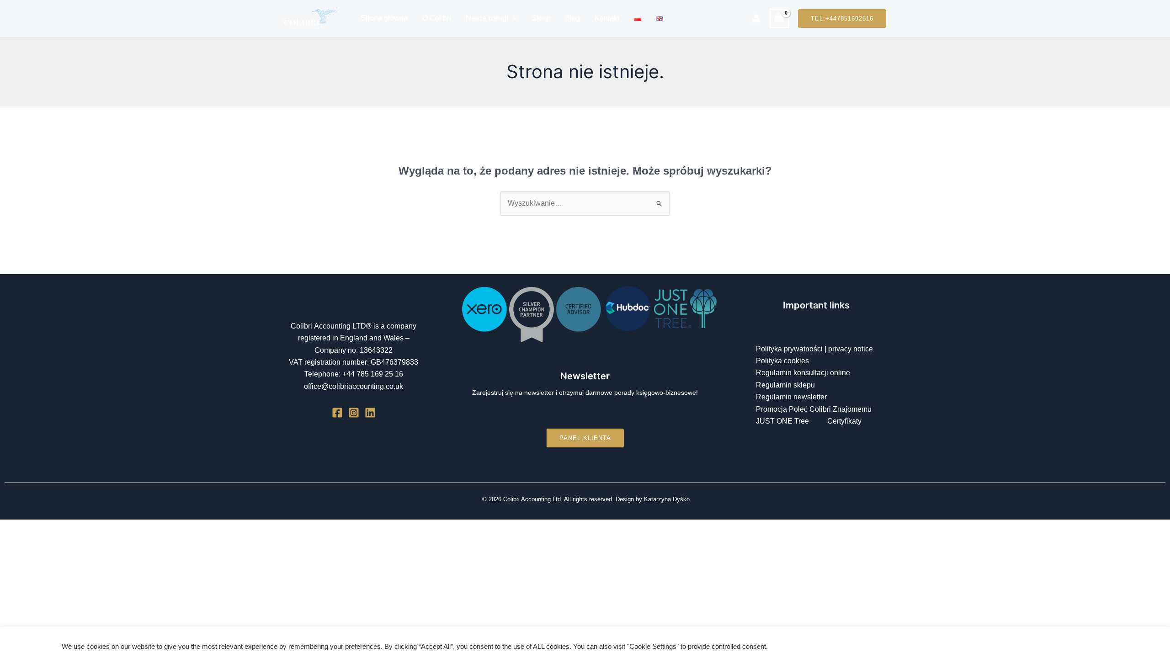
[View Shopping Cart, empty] (779, 18)
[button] (512, 18)
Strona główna (384, 18)
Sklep (541, 18)
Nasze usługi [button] (487, 18)
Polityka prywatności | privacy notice (814, 349)
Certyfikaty (844, 421)
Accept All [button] (1050, 642)
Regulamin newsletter (791, 397)
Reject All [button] (1090, 642)
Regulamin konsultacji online (803, 373)
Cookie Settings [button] (1003, 642)
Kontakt (607, 18)
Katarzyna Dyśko (667, 499)
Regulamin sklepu (785, 385)
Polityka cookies (782, 361)
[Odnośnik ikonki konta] (756, 18)
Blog (572, 18)
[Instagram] (353, 412)
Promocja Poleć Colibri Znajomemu (814, 409)
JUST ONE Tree (782, 421)
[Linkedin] (370, 412)
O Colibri (436, 18)
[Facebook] (337, 412)
